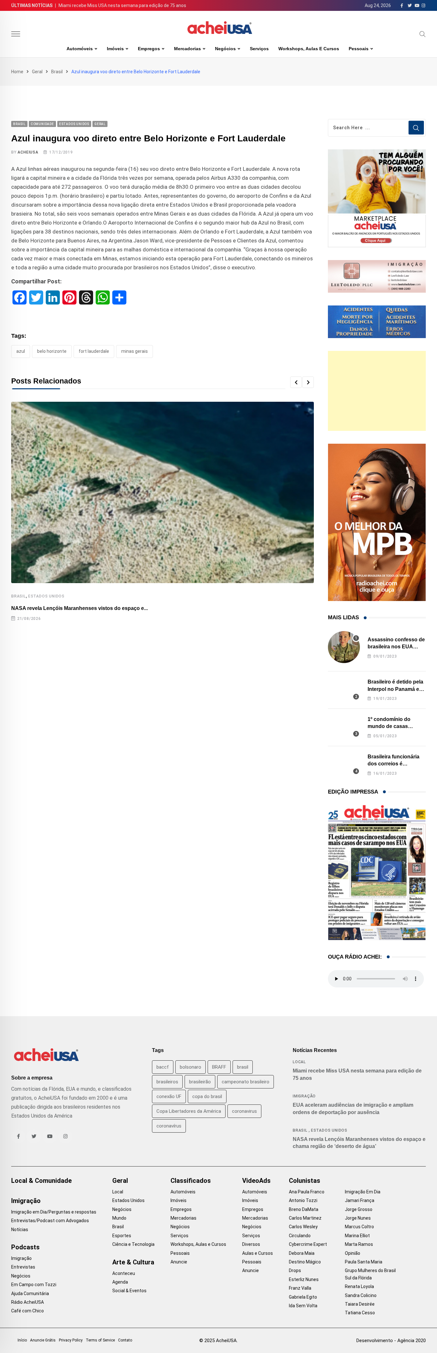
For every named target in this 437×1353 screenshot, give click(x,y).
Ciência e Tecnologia (133, 1244)
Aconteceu (123, 1273)
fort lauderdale (94, 351)
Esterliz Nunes (304, 1279)
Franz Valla (300, 1288)
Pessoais (359, 48)
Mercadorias (187, 48)
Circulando (300, 1235)
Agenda (120, 1282)
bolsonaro (190, 1067)
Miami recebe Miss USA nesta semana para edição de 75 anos (122, 5)
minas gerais (134, 351)
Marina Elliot (357, 1235)
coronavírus (168, 1126)
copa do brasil (207, 1096)
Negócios (225, 48)
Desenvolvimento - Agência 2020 (391, 1340)
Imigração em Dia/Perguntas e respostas (53, 1212)
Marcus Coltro (359, 1226)
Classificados (191, 1180)
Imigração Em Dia (362, 1191)
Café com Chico (27, 1310)
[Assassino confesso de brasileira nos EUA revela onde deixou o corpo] (344, 647)
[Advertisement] (377, 391)
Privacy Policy (71, 1340)
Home (17, 71)
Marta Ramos (359, 1244)
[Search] (422, 34)
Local (299, 1062)
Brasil (57, 71)
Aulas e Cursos (257, 1253)
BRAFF (219, 1067)
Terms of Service (100, 1340)
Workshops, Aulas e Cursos (308, 48)
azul (20, 351)
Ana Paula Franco (306, 1191)
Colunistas (304, 1180)
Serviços (259, 48)
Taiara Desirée (360, 1304)
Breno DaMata (303, 1209)
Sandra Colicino (361, 1295)
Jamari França (359, 1200)
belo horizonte (52, 351)
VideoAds (256, 1180)
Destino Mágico (305, 1261)
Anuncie (179, 1261)
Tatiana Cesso (360, 1312)
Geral (37, 71)
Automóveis (80, 48)
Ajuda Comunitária (30, 1293)
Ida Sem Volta (303, 1305)
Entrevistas (23, 1267)
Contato (125, 1340)
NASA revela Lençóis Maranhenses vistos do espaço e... (79, 608)
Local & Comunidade (41, 1180)
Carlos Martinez (305, 1218)
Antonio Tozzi (303, 1200)
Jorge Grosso (358, 1209)
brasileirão (200, 1082)
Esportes (121, 1235)
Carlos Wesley (303, 1226)
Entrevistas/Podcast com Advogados (50, 1220)
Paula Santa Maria (363, 1261)
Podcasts (25, 1247)
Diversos (251, 1244)
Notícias (19, 1229)
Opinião (352, 1253)
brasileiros (167, 1082)
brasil (242, 1067)
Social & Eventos (129, 1290)
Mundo (119, 1218)
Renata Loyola (359, 1286)
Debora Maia (301, 1253)
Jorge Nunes (358, 1218)
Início (22, 1340)
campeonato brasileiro (245, 1082)
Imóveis (115, 48)
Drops (295, 1270)
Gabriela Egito (303, 1297)
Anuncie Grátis (43, 1340)
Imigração (304, 1096)
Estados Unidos (46, 596)
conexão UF (168, 1096)
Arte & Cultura (133, 1262)
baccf (162, 1067)
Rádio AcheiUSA (27, 1302)
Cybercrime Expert (308, 1244)
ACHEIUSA (28, 152)
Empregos (149, 48)
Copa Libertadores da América (188, 1111)
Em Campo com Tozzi (33, 1284)
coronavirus (244, 1111)
